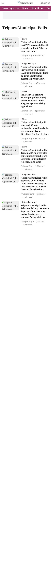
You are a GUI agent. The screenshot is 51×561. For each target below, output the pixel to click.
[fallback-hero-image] (11, 48)
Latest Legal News (11, 8)
